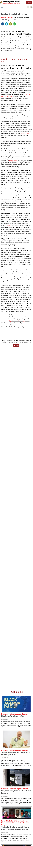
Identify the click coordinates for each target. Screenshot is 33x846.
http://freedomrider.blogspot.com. (19, 321)
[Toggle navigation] (1, 7)
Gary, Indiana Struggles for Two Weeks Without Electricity (16, 792)
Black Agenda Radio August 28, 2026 (12, 716)
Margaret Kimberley (6, 17)
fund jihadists (13, 161)
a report (8, 225)
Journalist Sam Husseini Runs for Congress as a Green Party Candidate (16, 753)
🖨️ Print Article (12, 20)
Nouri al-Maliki (25, 133)
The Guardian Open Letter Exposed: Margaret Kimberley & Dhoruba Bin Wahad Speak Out (15, 828)
